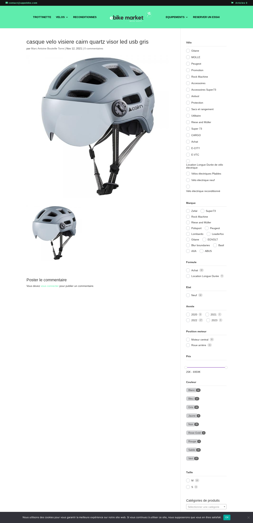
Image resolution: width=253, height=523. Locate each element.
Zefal (194, 210)
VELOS (60, 17)
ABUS (208, 251)
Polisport (196, 228)
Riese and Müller (201, 122)
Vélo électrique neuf (203, 180)
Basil (221, 245)
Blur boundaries (200, 245)
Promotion (197, 70)
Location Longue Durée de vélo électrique (204, 166)
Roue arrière (198, 345)
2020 (194, 314)
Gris (190, 407)
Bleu (191, 398)
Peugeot (196, 63)
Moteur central (199, 339)
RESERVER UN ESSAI (206, 17)
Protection (197, 102)
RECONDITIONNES (84, 17)
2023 (214, 320)
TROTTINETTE (42, 17)
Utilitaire (196, 115)
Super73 (211, 210)
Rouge (192, 441)
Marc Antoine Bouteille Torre (47, 48)
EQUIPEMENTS (175, 17)
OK (227, 517)
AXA (193, 251)
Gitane (195, 50)
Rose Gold (194, 432)
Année (190, 306)
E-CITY (195, 148)
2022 (194, 320)
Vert (190, 458)
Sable (191, 449)
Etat (188, 287)
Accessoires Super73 (203, 89)
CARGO (196, 135)
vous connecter (50, 285)
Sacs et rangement (202, 109)
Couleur (191, 382)
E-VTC (195, 154)
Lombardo (197, 233)
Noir (190, 424)
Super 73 (196, 128)
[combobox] (206, 506)
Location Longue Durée (205, 276)
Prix (188, 356)
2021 (214, 314)
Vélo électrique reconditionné (203, 191)
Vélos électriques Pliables (206, 173)
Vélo (189, 42)
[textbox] (206, 506)
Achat (194, 141)
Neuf (194, 295)
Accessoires (198, 83)
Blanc (191, 390)
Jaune (192, 415)
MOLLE (195, 57)
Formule (191, 262)
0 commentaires (93, 48)
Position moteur (196, 331)
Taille (189, 472)
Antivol (195, 96)
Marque (191, 202)
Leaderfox (218, 233)
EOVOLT (213, 239)
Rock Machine (199, 76)
